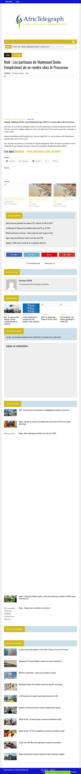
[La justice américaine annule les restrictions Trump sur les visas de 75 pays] (10, 654)
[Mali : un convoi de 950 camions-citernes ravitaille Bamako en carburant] (12, 311)
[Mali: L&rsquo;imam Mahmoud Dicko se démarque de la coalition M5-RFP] (15, 190)
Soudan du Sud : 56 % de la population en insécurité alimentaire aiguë (41, 731)
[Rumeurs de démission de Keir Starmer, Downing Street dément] (10, 712)
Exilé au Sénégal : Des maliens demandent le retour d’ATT (67, 319)
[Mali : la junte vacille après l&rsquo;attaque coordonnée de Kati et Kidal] (65, 190)
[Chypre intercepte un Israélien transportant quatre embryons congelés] (10, 759)
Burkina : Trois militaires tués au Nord (38, 151)
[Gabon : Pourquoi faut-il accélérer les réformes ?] (10, 619)
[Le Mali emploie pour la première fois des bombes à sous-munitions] (31, 311)
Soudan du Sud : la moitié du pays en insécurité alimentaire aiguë (40, 719)
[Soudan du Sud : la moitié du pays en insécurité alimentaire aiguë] (10, 724)
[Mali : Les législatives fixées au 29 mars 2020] (49, 311)
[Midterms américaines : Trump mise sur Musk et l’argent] (10, 677)
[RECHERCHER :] (65, 46)
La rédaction (44, 770)
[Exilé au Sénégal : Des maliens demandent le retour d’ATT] (68, 311)
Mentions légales (72, 772)
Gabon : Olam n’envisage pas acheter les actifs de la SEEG (37, 433)
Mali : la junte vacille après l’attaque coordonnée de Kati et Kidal (64, 200)
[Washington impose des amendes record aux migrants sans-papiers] (10, 689)
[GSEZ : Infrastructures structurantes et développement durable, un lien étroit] (10, 414)
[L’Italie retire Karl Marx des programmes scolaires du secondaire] (10, 747)
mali (27, 73)
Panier (17, 2)
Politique (45, 314)
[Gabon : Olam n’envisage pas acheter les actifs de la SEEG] (10, 589)
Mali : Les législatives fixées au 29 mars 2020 (49, 318)
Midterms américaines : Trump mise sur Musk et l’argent (37, 673)
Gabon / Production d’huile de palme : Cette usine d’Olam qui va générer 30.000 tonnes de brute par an (47, 597)
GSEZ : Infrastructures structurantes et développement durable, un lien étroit (44, 410)
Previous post (34, 263)
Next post (48, 263)
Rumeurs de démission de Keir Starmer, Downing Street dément (40, 707)
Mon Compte (9, 2)
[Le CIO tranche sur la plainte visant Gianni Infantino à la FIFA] (10, 700)
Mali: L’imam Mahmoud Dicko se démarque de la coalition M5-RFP (15, 199)
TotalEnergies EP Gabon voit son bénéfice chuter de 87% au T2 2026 (28, 228)
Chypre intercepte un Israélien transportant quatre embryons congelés (42, 754)
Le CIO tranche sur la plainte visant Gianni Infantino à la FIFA (38, 696)
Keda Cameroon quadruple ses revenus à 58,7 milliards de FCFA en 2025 (29, 223)
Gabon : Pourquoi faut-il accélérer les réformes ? (35, 608)
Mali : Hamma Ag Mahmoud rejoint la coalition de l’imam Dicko (38, 200)
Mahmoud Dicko (18, 73)
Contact (52, 770)
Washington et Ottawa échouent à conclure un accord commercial (40, 661)
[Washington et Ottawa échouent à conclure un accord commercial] (10, 666)
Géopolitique (28, 314)
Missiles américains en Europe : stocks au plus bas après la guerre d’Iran (29, 233)
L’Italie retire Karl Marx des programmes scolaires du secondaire (40, 742)
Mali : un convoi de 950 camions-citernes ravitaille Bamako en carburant (11, 320)
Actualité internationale (14, 643)
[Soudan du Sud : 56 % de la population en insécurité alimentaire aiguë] (10, 735)
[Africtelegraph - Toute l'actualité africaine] (40, 21)
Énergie (6, 314)
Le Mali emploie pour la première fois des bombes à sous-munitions (31, 319)
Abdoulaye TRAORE (18, 119)
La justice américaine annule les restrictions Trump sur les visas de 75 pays (43, 649)
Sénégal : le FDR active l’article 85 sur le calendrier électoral (26, 243)
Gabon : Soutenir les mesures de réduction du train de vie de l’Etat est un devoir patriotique (45, 422)
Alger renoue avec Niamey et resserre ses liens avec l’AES (24, 238)
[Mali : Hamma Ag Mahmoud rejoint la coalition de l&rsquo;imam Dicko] (40, 190)
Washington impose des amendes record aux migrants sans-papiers (41, 684)
